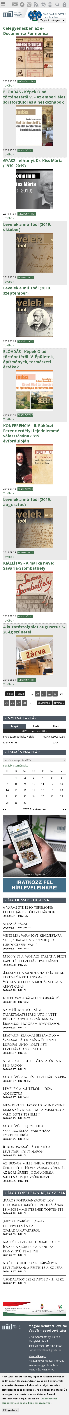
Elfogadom (10, 1410)
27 (18, 703)
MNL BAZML (24, 1118)
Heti (36, 726)
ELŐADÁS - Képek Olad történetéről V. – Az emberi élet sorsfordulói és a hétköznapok (34, 97)
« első (9, 693)
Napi (14, 726)
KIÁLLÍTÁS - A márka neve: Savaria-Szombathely (28, 566)
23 (55, 693)
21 (43, 693)
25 (6, 703)
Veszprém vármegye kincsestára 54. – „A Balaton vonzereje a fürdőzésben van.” (32, 940)
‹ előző (20, 693)
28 (24, 703)
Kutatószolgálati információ (31, 998)
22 (49, 693)
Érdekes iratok (25, 277)
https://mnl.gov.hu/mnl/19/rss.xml (36, 4)
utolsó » (59, 703)
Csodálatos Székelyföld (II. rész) (33, 1279)
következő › (44, 703)
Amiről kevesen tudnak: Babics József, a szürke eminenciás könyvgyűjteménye (32, 1247)
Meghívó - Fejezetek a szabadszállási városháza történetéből (26, 1131)
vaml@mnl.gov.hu (49, 1350)
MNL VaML (24, 1097)
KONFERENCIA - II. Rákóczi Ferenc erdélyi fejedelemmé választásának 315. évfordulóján (31, 433)
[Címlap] (15, 14)
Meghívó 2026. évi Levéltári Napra (34, 1077)
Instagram (29, 4)
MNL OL (22, 965)
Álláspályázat (15, 924)
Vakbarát (43, 4)
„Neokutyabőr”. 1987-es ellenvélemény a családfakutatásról (23, 1226)
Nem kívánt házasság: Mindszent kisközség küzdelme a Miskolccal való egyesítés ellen (34, 1110)
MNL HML (23, 1181)
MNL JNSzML (25, 927)
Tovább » (8, 85)
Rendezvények (25, 150)
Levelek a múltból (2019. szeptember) (27, 290)
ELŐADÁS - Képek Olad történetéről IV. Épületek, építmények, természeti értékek (28, 359)
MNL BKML (24, 1139)
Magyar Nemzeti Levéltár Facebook (22, 4)
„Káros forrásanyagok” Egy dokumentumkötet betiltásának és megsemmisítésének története (33, 1205)
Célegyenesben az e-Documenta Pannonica (25, 31)
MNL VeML (24, 948)
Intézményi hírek (26, 81)
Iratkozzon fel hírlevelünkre (15, 4)
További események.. (15, 765)
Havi (56, 726)
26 (12, 703)
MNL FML (23, 916)
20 (37, 693)
